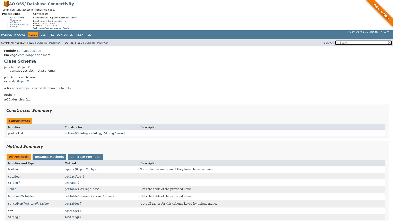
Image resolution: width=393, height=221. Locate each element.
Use (43, 34)
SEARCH (329, 42)
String (109, 133)
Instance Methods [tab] (49, 156)
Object (22, 81)
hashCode (71, 211)
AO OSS (16, 4)
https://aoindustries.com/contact (55, 28)
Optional (14, 196)
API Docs (14, 22)
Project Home (17, 18)
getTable (71, 189)
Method (54, 42)
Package (20, 34)
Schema (70, 133)
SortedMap (15, 203)
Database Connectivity (50, 4)
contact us (71, 18)
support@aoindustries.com (53, 21)
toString (71, 217)
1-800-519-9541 (48, 23)
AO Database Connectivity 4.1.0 (368, 31)
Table (12, 189)
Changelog (15, 20)
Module (6, 34)
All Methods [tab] (18, 156)
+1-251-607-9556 (49, 26)
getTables (72, 203)
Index (79, 34)
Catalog (82, 133)
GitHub (13, 27)
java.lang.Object (16, 67)
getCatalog (73, 176)
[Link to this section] (55, 110)
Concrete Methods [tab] (85, 156)
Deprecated (65, 34)
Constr (42, 42)
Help (89, 34)
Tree (51, 34)
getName (70, 182)
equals (70, 169)
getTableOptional (78, 196)
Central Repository (19, 24)
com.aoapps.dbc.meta (34, 55)
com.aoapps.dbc (29, 50)
